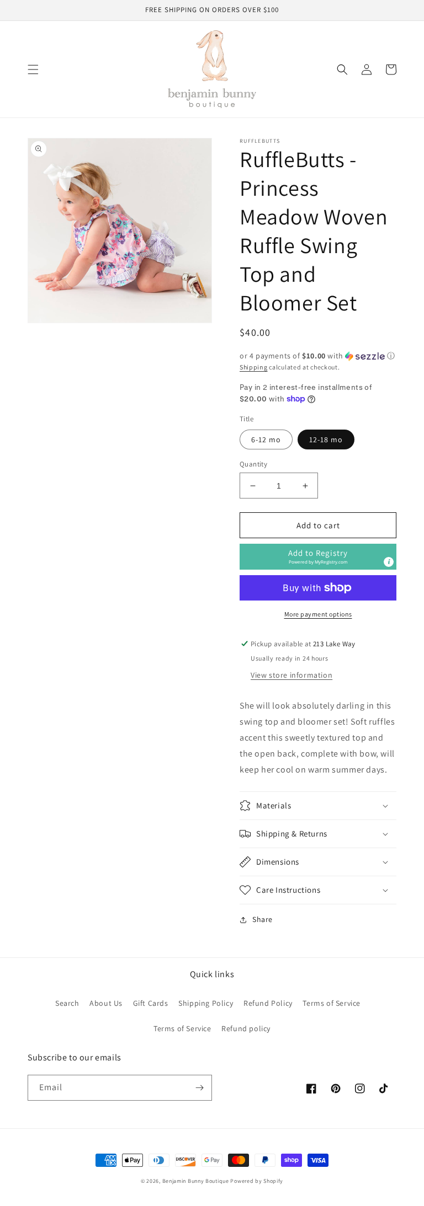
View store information (291, 675)
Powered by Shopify (256, 1180)
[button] (33, 69)
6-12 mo (266, 439)
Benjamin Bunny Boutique (196, 1180)
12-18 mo (326, 439)
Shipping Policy (205, 1003)
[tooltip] (389, 562)
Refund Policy (268, 1003)
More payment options (318, 614)
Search (67, 1003)
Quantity (253, 464)
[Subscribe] (199, 1088)
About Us (106, 1003)
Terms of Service (332, 1003)
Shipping (254, 367)
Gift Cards (150, 1003)
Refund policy (246, 1028)
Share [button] (262, 919)
